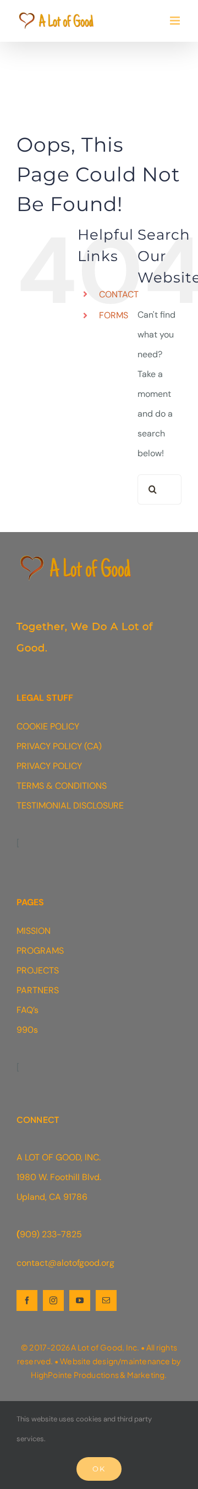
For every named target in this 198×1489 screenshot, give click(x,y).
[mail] (106, 1300)
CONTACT (119, 294)
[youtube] (79, 1300)
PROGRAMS (40, 950)
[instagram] (53, 1300)
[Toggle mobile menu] (176, 20)
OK (99, 1468)
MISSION (33, 931)
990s (27, 1030)
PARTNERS (37, 990)
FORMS (113, 315)
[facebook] (26, 1300)
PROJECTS (37, 970)
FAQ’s (27, 1010)
